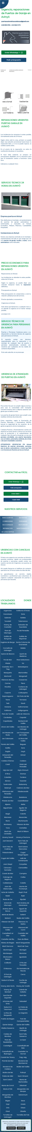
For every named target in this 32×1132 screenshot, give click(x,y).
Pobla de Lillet (7, 1076)
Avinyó (23, 755)
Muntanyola (23, 821)
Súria (23, 614)
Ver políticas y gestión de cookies (16, 1125)
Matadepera (23, 667)
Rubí (23, 896)
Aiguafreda (7, 808)
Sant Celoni (7, 1080)
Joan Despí (7, 864)
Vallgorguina (23, 710)
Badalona (23, 797)
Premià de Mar (8, 1061)
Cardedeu (8, 717)
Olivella (23, 1111)
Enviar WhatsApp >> (12, 52)
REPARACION (8, 528)
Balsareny (23, 784)
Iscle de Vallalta (7, 892)
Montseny (8, 824)
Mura (8, 821)
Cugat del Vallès (7, 858)
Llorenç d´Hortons (23, 837)
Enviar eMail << (15, 494)
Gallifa (7, 748)
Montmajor (7, 950)
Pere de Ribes (23, 939)
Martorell (7, 676)
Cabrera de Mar (23, 788)
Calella (23, 883)
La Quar (23, 1040)
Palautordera (7, 852)
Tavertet (23, 781)
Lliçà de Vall (7, 770)
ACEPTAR (21, 1128)
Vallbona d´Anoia (23, 611)
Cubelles (7, 777)
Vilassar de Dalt (7, 922)
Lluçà (23, 751)
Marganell (23, 676)
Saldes (23, 618)
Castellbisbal (23, 801)
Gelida (23, 648)
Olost (8, 1111)
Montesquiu (7, 953)
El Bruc (7, 774)
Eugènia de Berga (8, 642)
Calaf (8, 764)
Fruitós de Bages (7, 1019)
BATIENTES (23, 518)
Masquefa (8, 673)
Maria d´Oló (7, 1089)
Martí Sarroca (7, 946)
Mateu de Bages (7, 943)
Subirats (8, 618)
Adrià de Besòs (8, 915)
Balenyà (8, 788)
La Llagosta (22, 1013)
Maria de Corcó (8, 1085)
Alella (23, 804)
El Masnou (8, 968)
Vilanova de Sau (7, 680)
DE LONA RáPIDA (7, 532)
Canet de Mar (7, 873)
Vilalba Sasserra (7, 1028)
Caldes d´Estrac (7, 761)
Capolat (23, 717)
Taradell (7, 621)
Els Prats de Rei (23, 696)
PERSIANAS (23, 521)
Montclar (23, 953)
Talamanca (23, 621)
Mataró (8, 918)
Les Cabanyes (7, 738)
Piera (23, 683)
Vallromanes (23, 707)
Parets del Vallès (7, 744)
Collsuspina (23, 693)
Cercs (23, 974)
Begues (23, 744)
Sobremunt (23, 1095)
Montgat (23, 950)
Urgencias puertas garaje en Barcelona (16, 70)
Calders (23, 761)
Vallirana (7, 710)
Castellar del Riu (7, 939)
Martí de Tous (23, 946)
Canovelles (23, 868)
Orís (7, 1108)
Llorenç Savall (7, 837)
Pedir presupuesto (14, 60)
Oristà (23, 1104)
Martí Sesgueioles (23, 943)
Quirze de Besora (7, 654)
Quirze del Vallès (23, 1025)
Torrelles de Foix (23, 1115)
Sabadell (23, 1001)
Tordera (23, 777)
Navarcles (23, 817)
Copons (8, 693)
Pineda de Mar (7, 801)
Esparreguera (7, 696)
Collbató (7, 963)
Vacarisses (7, 614)
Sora (23, 748)
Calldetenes (8, 883)
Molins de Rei (8, 1072)
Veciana (7, 707)
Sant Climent (23, 1076)
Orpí (7, 1104)
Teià (7, 703)
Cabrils (23, 814)
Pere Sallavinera (23, 660)
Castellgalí (7, 1046)
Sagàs (7, 751)
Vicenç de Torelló (23, 986)
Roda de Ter (7, 899)
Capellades (7, 721)
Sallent (23, 915)
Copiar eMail (16, 500)
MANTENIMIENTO (23, 528)
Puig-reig (23, 1057)
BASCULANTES (7, 518)
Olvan (23, 1108)
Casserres (23, 680)
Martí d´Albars (23, 831)
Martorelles (22, 673)
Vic (23, 663)
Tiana (8, 700)
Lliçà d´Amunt (23, 770)
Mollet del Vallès (23, 1067)
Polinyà (23, 1072)
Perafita (8, 687)
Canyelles (23, 864)
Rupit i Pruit (23, 892)
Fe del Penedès (23, 631)
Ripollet (23, 899)
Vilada (7, 663)
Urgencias (8, 611)
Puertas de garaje (3, 70)
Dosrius (23, 774)
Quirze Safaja (8, 1025)
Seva (23, 1101)
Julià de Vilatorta (23, 714)
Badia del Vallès (23, 918)
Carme (7, 683)
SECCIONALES (7, 525)
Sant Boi (23, 995)
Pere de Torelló (8, 714)
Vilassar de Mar (23, 824)
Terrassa (22, 700)
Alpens (7, 804)
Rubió (8, 896)
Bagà (8, 814)
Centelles (23, 828)
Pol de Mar (8, 660)
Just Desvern (8, 841)
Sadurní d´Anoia (7, 980)
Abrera (7, 781)
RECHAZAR (11, 1128)
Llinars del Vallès (7, 727)
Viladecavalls (23, 791)
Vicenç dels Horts (8, 986)
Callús (23, 877)
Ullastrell (23, 1085)
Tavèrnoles (7, 784)
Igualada (23, 957)
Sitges (7, 1101)
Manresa (7, 817)
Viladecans (7, 797)
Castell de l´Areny (8, 1057)
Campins (23, 873)
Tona (8, 828)
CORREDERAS (8, 521)
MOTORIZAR (23, 525)
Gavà (23, 703)
